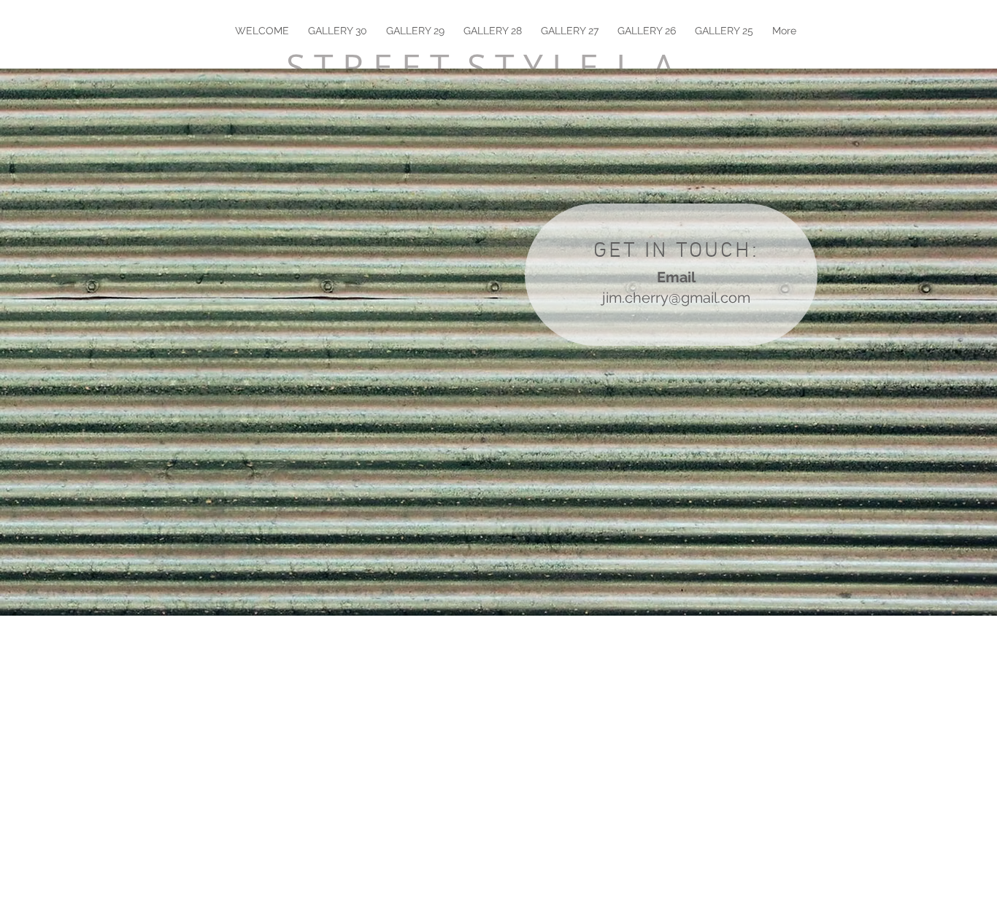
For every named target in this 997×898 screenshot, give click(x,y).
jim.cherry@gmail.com (676, 297)
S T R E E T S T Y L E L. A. (485, 66)
